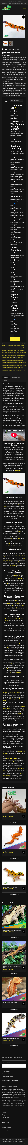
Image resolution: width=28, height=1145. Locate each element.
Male (13, 111)
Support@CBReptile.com (7, 1076)
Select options (14, 822)
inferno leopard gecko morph (9, 358)
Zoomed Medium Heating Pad (16, 261)
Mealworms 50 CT (16, 212)
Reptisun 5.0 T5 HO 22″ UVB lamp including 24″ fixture (16, 169)
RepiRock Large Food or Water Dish (17, 228)
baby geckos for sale (21, 343)
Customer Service (6, 1117)
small (13, 324)
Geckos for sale (5, 347)
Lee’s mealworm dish (17, 286)
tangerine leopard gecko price (9, 370)
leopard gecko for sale (6, 350)
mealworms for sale (17, 561)
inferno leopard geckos (6, 348)
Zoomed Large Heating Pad (16, 266)
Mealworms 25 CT (16, 208)
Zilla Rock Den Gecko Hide (16, 282)
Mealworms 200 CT (16, 219)
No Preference (13, 118)
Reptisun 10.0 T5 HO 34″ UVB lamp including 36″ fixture (17, 184)
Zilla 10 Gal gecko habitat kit (16, 290)
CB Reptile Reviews (6, 1120)
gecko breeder (21, 345)
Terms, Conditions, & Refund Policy (10, 1080)
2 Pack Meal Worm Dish (15, 238)
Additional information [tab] (16, 377)
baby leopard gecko (6, 345)
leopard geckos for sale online (7, 367)
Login (14, 1)
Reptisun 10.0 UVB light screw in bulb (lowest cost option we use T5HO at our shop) (17, 162)
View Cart (10, 1)
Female (14, 115)
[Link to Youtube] (20, 1143)
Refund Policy (5, 1125)
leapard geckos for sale (6, 362)
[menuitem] (9, 1)
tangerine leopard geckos (10, 353)
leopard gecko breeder (21, 348)
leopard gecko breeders (11, 758)
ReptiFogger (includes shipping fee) (17, 301)
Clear (25, 343)
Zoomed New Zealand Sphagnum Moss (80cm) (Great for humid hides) (17, 255)
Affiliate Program (6, 1130)
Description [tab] (6, 377)
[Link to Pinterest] (25, 1143)
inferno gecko (20, 353)
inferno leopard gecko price (20, 358)
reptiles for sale (6, 776)
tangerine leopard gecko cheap (8, 368)
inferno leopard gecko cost (9, 357)
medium (14, 328)
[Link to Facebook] (18, 1143)
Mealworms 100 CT (16, 215)
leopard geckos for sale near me (19, 365)
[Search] (20, 8)
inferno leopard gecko (21, 347)
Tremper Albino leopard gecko (14, 755)
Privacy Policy (5, 1122)
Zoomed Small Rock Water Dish (17, 271)
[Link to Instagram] (22, 1143)
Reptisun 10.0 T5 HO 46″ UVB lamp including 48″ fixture (17, 191)
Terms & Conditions (6, 1127)
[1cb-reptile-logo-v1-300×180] (11, 8)
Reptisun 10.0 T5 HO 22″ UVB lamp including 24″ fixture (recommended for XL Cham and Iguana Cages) (17, 177)
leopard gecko (14, 348)
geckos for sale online (13, 347)
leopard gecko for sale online (16, 350)
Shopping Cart (5, 1115)
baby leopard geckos (14, 345)
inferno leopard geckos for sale (17, 360)
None (11, 205)
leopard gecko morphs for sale (14, 352)
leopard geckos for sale (8, 365)
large (13, 331)
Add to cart (15, 339)
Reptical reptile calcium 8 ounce (16, 243)
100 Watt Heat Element (15, 142)
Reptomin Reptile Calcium (16, 277)
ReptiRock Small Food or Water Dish (17, 223)
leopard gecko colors (13, 761)
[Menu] (24, 8)
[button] (24, 17)
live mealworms (13, 565)
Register (19, 1)
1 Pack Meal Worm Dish (15, 233)
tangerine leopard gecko (18, 367)
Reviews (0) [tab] (6, 380)
